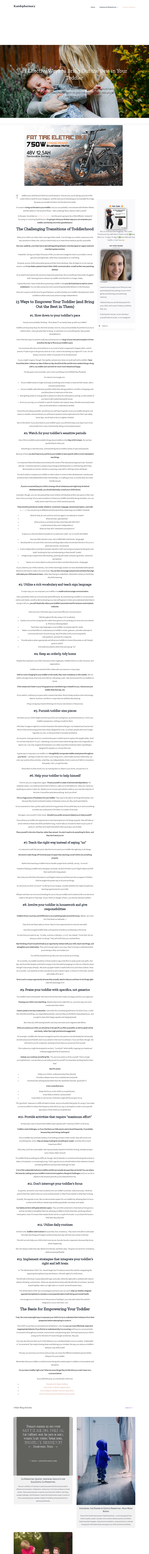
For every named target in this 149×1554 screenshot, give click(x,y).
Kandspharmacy (24, 6)
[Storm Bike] (73, 126)
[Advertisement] (74, 30)
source (23, 510)
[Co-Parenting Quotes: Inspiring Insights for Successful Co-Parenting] (43, 1446)
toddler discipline (44, 216)
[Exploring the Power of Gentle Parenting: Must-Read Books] (106, 1461)
